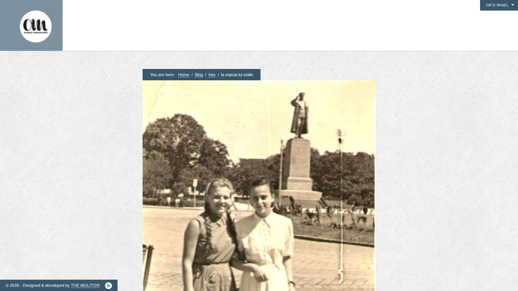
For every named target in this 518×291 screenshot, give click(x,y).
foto (212, 74)
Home (183, 74)
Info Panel (497, 5)
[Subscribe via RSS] (108, 285)
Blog (199, 74)
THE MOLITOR (85, 285)
